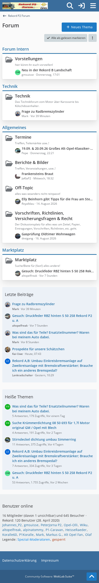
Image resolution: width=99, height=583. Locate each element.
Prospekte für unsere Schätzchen (38, 349)
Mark (15, 309)
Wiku (83, 525)
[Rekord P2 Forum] (25, 5)
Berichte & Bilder (32, 162)
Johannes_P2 (12, 525)
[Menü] (93, 5)
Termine (23, 137)
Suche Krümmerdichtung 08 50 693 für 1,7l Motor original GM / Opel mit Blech (51, 425)
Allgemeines (14, 127)
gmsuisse (31, 525)
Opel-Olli (71, 525)
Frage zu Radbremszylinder (43, 111)
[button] (92, 38)
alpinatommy (33, 530)
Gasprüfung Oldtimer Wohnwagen (48, 234)
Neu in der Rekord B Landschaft (47, 70)
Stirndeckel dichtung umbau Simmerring (44, 439)
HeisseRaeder (76, 530)
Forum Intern (15, 49)
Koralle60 (9, 534)
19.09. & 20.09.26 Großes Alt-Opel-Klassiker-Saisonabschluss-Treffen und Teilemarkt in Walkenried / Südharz (58, 148)
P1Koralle (26, 534)
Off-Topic (24, 187)
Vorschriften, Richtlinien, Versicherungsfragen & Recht (44, 215)
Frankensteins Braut (37, 174)
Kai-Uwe (17, 354)
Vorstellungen (28, 58)
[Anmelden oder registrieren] (81, 5)
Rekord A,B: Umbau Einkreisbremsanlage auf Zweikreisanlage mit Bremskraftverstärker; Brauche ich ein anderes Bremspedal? (52, 365)
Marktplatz (13, 250)
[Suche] (70, 5)
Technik (9, 86)
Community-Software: (49, 576)
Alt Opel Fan (73, 534)
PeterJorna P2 (51, 525)
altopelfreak (20, 325)
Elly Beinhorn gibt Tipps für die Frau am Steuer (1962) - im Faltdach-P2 (58, 199)
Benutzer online (17, 506)
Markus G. (54, 534)
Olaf (88, 534)
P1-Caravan (54, 530)
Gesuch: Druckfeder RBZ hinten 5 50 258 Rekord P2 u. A (58, 271)
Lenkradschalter (22, 375)
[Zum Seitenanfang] (92, 576)
